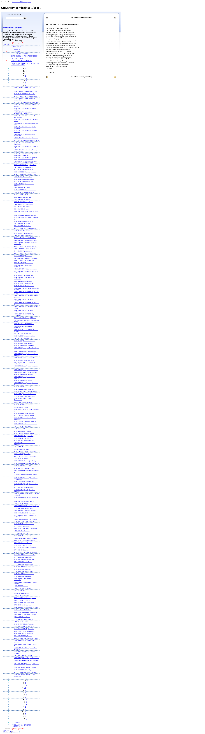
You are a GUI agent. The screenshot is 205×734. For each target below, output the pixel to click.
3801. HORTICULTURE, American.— (24, 624)
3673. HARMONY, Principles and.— (24, 275)
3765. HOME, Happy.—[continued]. (24, 535)
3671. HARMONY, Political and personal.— (26, 269)
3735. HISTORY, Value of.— (22, 454)
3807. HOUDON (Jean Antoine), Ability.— (25, 638)
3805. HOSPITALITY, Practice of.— (24, 633)
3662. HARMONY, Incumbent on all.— (25, 246)
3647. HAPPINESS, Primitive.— (23, 206)
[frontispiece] (17, 46)
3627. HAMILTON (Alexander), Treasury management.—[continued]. (25, 154)
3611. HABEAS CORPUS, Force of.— (24, 94)
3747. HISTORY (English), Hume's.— (24, 487)
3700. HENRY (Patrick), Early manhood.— (26, 357)
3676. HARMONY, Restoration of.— (24, 283)
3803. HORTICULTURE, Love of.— (24, 628)
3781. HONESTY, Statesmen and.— (24, 574)
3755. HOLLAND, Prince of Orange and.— (26, 510)
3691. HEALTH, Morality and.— (23, 333)
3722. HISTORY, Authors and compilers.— (26, 421)
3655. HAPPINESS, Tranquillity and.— (25, 228)
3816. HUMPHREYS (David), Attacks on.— (26, 667)
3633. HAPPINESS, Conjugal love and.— (25, 172)
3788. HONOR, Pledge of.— (22, 593)
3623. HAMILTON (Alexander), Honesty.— (26, 138)
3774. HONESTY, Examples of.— (23, 557)
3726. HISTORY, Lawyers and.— (23, 431)
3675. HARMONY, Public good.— (23, 281)
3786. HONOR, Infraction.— (22, 588)
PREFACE (17, 51)
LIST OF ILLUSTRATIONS (20, 54)
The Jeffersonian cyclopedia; (12, 27)
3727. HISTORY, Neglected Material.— (25, 433)
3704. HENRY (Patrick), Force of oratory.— (26, 370)
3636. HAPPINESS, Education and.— (24, 179)
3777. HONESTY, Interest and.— (23, 564)
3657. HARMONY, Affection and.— (24, 233)
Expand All (15, 732)
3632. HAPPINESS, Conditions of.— (24, 169)
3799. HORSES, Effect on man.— (23, 619)
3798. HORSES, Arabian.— (22, 617)
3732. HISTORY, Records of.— (23, 446)
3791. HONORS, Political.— (22, 600)
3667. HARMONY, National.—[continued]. (26, 258)
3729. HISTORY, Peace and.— (22, 438)
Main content (16, 2)
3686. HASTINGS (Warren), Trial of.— (25, 317)
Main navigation (25, 2)
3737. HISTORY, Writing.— (22, 458)
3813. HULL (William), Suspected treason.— (26, 658)
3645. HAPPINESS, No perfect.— (23, 202)
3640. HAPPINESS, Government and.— (25, 190)
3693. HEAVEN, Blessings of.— (23, 338)
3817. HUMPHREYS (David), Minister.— (25, 670)
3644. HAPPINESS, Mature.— (22, 199)
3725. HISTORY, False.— (22, 428)
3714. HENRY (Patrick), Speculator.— (24, 396)
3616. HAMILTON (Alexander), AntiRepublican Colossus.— (23, 112)
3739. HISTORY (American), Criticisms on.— (26, 463)
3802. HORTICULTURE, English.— (24, 626)
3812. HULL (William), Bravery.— (24, 655)
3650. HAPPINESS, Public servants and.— (25, 215)
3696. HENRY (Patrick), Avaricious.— (24, 345)
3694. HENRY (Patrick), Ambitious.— (24, 340)
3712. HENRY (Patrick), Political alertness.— (26, 391)
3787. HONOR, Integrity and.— (23, 590)
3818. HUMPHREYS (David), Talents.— (25, 672)
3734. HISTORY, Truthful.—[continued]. (25, 451)
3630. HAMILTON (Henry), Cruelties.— (25, 165)
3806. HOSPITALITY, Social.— (23, 636)
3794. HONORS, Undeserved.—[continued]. (26, 607)
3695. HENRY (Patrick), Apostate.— (24, 343)
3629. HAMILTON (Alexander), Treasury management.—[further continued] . (25, 161)
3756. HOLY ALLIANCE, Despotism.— (25, 513)
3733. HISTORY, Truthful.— (22, 449)
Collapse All (7, 732)
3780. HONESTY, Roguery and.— (23, 571)
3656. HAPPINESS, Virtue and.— (23, 230)
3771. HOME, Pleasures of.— (22, 550)
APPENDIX (19, 723)
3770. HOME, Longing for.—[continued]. (25, 547)
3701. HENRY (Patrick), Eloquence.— (24, 360)
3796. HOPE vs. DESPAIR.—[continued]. (25, 612)
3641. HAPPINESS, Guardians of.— (24, 192)
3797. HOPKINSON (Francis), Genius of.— (26, 614)
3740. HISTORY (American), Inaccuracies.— (26, 465)
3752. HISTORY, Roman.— (22, 503)
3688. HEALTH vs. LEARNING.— (24, 324)
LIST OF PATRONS (18, 58)
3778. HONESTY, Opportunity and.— (24, 566)
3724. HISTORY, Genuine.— (22, 426)
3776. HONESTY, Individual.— (23, 562)
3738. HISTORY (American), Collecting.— (26, 461)
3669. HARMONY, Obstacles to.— (23, 263)
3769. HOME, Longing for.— (22, 545)
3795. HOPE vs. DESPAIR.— (22, 609)
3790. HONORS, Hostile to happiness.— (25, 598)
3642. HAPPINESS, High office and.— (25, 194)
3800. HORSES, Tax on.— (22, 621)
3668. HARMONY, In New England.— (25, 260)
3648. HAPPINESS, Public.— (22, 209)
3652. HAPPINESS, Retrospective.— (24, 221)
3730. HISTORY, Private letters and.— (24, 440)
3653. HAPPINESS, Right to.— (23, 223)
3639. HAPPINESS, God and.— (23, 187)
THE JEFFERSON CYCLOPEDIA (21, 61)
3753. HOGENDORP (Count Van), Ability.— (26, 506)
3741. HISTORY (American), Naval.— (24, 468)
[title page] (17, 49)
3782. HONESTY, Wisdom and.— (23, 576)
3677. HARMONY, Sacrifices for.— (24, 286)
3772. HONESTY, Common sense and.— (25, 552)
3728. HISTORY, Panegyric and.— (23, 436)
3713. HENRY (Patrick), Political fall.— (25, 394)
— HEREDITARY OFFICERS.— (23, 402)
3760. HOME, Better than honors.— (24, 524)
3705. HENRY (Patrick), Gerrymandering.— (26, 372)
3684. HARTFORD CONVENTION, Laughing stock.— (24, 311)
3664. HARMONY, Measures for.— (24, 251)
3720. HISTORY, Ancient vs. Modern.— (25, 415)
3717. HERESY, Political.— (22, 407)
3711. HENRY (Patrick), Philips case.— (25, 389)
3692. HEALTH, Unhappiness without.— (25, 336)
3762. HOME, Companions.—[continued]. (25, 528)
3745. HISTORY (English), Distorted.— (25, 481)
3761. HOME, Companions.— (22, 526)
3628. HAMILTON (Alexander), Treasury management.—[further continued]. (25, 158)
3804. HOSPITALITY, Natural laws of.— (25, 631)
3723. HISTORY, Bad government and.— (25, 424)
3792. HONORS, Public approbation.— (25, 602)
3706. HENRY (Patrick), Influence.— (24, 374)
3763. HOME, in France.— (22, 531)
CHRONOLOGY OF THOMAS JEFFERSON (24, 56)
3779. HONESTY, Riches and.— (23, 569)
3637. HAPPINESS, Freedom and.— (24, 181)
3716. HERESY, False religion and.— (24, 404)
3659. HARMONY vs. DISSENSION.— (25, 238)
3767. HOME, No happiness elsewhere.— (25, 540)
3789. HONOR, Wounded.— (22, 595)
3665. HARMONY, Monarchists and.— (25, 253)
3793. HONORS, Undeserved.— (23, 605)
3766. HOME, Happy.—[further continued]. (26, 538)
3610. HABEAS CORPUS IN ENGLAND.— (26, 91)
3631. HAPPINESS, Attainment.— (23, 167)
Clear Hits (6, 44)
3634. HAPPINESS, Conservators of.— (25, 174)
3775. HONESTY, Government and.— (24, 559)
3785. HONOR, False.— (21, 586)
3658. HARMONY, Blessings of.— (23, 235)
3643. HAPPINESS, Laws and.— (23, 197)
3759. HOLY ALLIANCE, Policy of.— (24, 521)
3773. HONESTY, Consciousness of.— (24, 554)
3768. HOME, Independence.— (23, 543)
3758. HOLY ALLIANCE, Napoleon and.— (26, 519)
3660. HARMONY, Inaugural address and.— (26, 240)
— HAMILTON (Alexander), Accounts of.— (26, 102)
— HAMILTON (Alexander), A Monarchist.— (26, 140)
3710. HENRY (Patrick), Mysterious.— (25, 386)
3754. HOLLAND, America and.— (23, 508)
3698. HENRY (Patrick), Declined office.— (26, 351)
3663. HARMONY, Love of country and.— (26, 248)
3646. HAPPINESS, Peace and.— (23, 204)
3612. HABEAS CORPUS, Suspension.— (25, 96)
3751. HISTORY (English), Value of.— (25, 501)
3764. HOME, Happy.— (21, 533)
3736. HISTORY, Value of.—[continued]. (25, 456)
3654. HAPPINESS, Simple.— (22, 226)
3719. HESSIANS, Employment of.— (24, 413)
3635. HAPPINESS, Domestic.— (23, 176)
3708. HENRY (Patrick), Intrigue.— (24, 380)
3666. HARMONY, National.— (23, 255)
